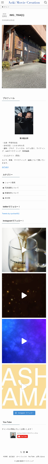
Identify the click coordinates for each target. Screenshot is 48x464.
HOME (5, 456)
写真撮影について (12, 188)
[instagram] (24, 452)
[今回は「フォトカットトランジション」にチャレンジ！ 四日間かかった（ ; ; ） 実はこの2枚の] (24, 386)
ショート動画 (10, 182)
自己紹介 (5, 167)
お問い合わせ (40, 456)
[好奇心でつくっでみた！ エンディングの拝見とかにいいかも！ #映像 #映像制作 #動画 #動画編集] (24, 341)
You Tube (31, 456)
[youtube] (27, 452)
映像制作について (12, 193)
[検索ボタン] (45, 2)
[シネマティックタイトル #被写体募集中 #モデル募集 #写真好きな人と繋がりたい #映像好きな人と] (24, 295)
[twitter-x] (21, 452)
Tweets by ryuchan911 (10, 214)
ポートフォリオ (21, 456)
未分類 (7, 198)
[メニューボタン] (2, 2)
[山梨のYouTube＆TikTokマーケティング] (24, 2)
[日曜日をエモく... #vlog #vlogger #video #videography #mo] (24, 250)
